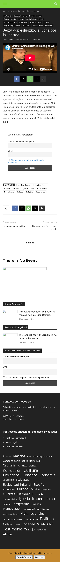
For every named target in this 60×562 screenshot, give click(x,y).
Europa (39, 16)
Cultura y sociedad (10, 19)
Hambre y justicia (35, 22)
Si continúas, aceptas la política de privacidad (27, 377)
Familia (35, 489)
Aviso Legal (11, 442)
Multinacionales (32, 513)
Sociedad (28, 524)
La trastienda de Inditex (14, 226)
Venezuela (41, 529)
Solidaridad (45, 524)
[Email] (37, 79)
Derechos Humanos (24, 185)
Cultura (30, 470)
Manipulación (12, 508)
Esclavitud (22, 479)
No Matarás (15, 11)
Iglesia (41, 19)
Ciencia (33, 465)
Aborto (7, 456)
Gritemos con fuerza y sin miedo (44, 227)
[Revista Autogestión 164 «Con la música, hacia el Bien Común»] (10, 315)
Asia (29, 456)
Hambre (23, 494)
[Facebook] (17, 79)
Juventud (37, 504)
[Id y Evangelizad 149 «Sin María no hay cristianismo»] (10, 338)
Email (10, 151)
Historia (21, 19)
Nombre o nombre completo (21, 141)
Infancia (6, 504)
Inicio (5, 11)
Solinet (9, 39)
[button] (5, 4)
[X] (23, 79)
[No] (56, 555)
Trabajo (29, 529)
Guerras (9, 494)
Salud (17, 525)
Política (46, 22)
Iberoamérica (10, 499)
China (24, 466)
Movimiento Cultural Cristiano (36, 509)
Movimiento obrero (10, 22)
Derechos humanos (30, 11)
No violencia (23, 22)
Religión (29, 192)
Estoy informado (24, 557)
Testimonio (48, 25)
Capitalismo (11, 465)
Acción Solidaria (32, 19)
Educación (8, 479)
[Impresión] (43, 79)
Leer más (39, 557)
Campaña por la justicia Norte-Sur (21, 460)
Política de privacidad (16, 438)
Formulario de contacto (14, 419)
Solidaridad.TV (38, 25)
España (39, 484)
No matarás (9, 519)
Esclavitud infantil (17, 484)
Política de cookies (14, 446)
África (7, 534)
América (19, 455)
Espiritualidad (41, 185)
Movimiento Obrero (39, 188)
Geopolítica (46, 489)
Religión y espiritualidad (12, 25)
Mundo (31, 16)
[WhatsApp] (30, 79)
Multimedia (27, 25)
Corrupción (12, 470)
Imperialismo (43, 498)
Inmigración (21, 503)
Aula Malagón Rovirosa (42, 456)
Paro (35, 519)
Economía (47, 475)
